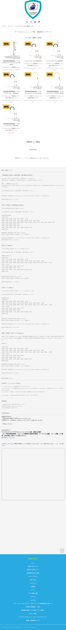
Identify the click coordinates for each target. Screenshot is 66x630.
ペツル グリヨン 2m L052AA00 (33, 61)
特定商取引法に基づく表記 (33, 573)
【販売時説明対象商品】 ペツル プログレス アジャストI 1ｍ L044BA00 (11, 62)
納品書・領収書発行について (33, 620)
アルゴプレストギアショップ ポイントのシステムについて (33, 616)
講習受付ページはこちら (8, 437)
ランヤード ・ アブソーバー (8, 26)
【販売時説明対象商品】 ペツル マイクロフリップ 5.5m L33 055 (55, 92)
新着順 (39, 37)
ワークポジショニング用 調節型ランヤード (24, 26)
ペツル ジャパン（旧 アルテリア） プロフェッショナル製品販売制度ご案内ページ (33, 603)
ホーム (33, 562)
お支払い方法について (33, 566)
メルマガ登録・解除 (33, 593)
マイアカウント (33, 583)
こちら (8, 424)
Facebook (33, 596)
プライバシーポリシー (33, 576)
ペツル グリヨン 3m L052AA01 (54, 61)
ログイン (33, 589)
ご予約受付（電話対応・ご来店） (33, 606)
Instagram (33, 600)
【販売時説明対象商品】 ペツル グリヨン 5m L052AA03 (11, 92)
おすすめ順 (28, 37)
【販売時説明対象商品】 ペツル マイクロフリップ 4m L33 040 (33, 92)
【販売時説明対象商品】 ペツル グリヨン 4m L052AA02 (11, 124)
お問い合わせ (33, 579)
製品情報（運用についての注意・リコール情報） (33, 610)
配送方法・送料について (33, 569)
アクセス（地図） (33, 613)
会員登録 (33, 586)
